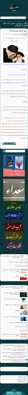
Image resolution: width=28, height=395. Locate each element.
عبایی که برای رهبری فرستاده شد (17, 31)
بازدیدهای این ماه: (23, 379)
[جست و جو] (4, 151)
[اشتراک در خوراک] (0, 27)
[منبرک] (14, 7)
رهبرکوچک (17, 310)
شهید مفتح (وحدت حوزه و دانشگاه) (12, 304)
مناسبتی (19, 34)
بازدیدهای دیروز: (23, 378)
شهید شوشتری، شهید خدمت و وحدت (12, 316)
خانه (27, 20)
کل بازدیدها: (24, 381)
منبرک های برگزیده (16, 34)
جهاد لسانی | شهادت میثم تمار (21, 265)
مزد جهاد (17, 275)
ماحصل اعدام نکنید (23, 330)
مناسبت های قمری (22, 34)
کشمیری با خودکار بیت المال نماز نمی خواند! (18, 261)
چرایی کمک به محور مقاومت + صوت (18, 17)
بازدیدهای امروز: (23, 376)
